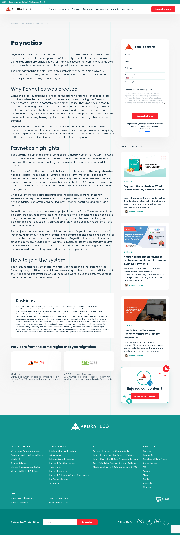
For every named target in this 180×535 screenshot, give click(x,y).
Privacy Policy (144, 131)
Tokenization (55, 467)
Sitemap (147, 487)
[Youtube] (166, 522)
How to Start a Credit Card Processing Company (116, 459)
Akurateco (15, 24)
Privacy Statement (20, 502)
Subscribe (87, 522)
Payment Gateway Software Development (69, 475)
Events (146, 479)
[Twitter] (140, 522)
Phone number (131, 75)
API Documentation (58, 502)
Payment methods (58, 471)
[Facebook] (149, 522)
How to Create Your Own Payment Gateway (114, 455)
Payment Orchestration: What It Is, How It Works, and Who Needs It (144, 189)
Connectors (102, 9)
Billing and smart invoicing (61, 459)
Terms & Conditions (58, 498)
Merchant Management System (26, 467)
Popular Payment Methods (32, 24)
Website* (129, 68)
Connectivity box (19, 463)
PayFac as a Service (58, 479)
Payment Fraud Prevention (62, 463)
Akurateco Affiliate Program (156, 459)
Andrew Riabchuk (136, 211)
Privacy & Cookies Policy (22, 498)
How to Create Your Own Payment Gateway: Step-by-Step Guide (142, 334)
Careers (146, 471)
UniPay (15, 374)
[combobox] (128, 77)
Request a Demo (163, 9)
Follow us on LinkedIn (144, 396)
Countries (54, 483)
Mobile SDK (16, 459)
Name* (128, 54)
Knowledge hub (150, 463)
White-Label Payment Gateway (26, 451)
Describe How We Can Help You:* (138, 90)
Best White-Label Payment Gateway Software (115, 463)
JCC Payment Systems (78, 374)
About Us (115, 9)
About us (147, 451)
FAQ (145, 467)
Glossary (147, 475)
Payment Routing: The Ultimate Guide (111, 451)
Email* (127, 61)
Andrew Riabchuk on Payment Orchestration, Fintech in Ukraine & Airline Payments (145, 260)
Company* (129, 82)
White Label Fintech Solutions (25, 471)
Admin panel (55, 455)
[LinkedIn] (157, 522)
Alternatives (148, 483)
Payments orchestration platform (27, 455)
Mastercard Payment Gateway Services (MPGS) (115, 467)
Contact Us (127, 9)
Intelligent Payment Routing (62, 451)
